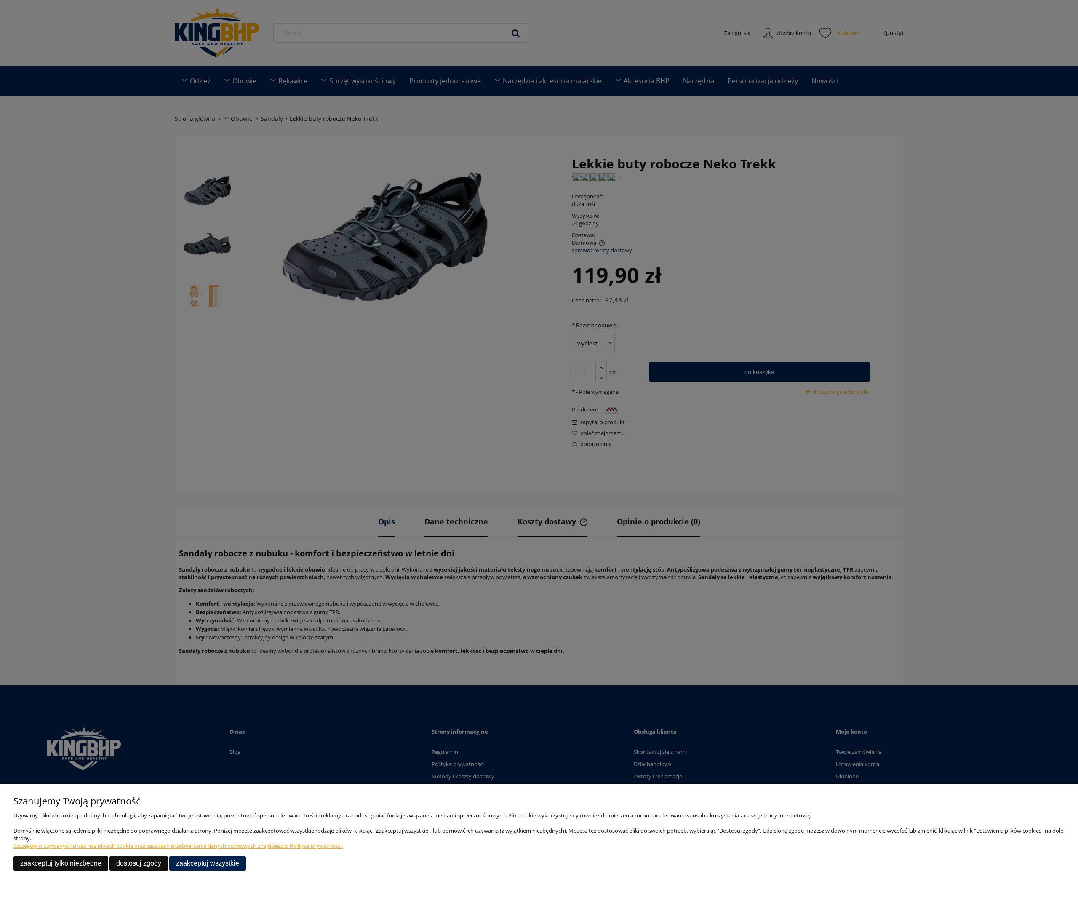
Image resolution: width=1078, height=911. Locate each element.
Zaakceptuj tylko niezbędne (60, 863)
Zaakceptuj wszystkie (207, 863)
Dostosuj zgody (138, 863)
